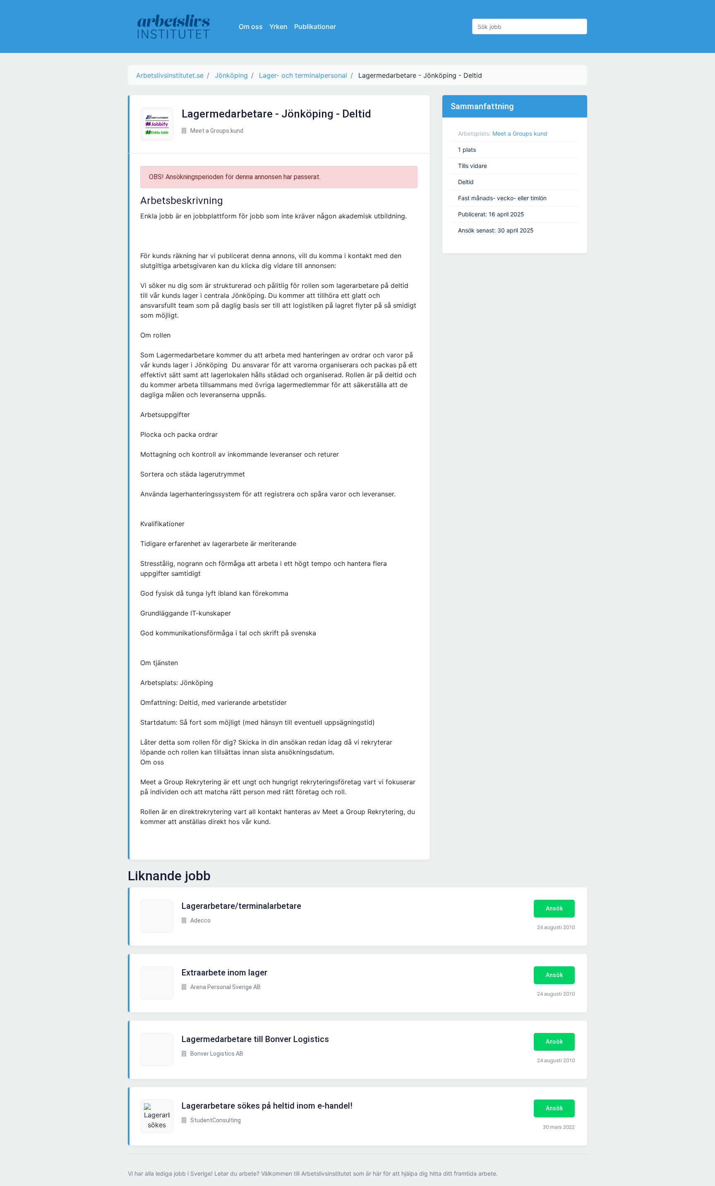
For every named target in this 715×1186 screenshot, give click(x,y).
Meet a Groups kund (519, 133)
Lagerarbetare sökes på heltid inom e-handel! (267, 1106)
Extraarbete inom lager (224, 973)
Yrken (278, 26)
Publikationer (315, 26)
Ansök (554, 908)
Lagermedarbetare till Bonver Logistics (255, 1039)
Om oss (251, 26)
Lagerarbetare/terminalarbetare (241, 906)
